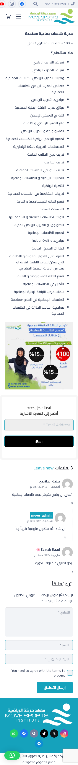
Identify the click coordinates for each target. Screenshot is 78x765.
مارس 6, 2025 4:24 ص (47, 554)
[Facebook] (22, 4)
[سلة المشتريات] (8, 16)
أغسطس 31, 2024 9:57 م (45, 486)
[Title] (34, 733)
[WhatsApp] (14, 733)
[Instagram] (12, 4)
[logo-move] (52, 16)
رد (72, 502)
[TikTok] (44, 733)
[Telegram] (39, 744)
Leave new (43, 468)
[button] (35, 4)
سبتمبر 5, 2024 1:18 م (40, 520)
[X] (54, 733)
